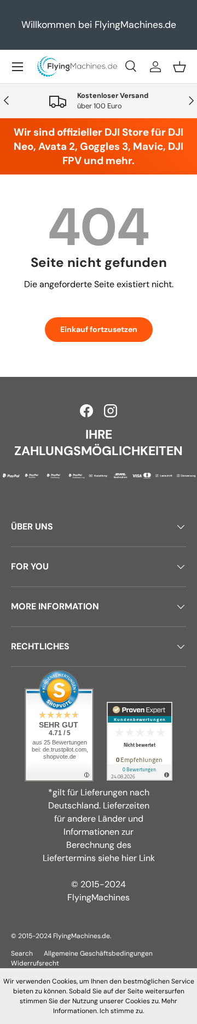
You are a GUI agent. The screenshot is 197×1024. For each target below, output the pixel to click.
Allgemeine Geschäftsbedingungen (98, 953)
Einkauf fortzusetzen (98, 329)
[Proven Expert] (139, 741)
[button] (179, 67)
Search (22, 953)
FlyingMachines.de (81, 936)
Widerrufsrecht (35, 963)
